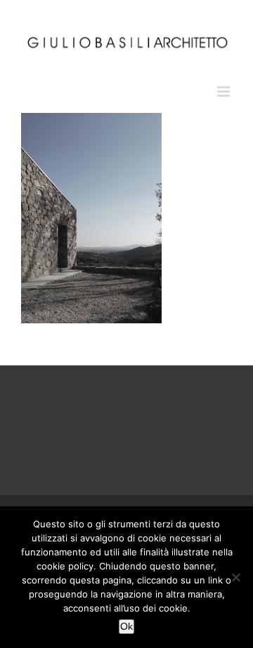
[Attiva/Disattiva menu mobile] (224, 91)
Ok (126, 626)
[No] (235, 577)
